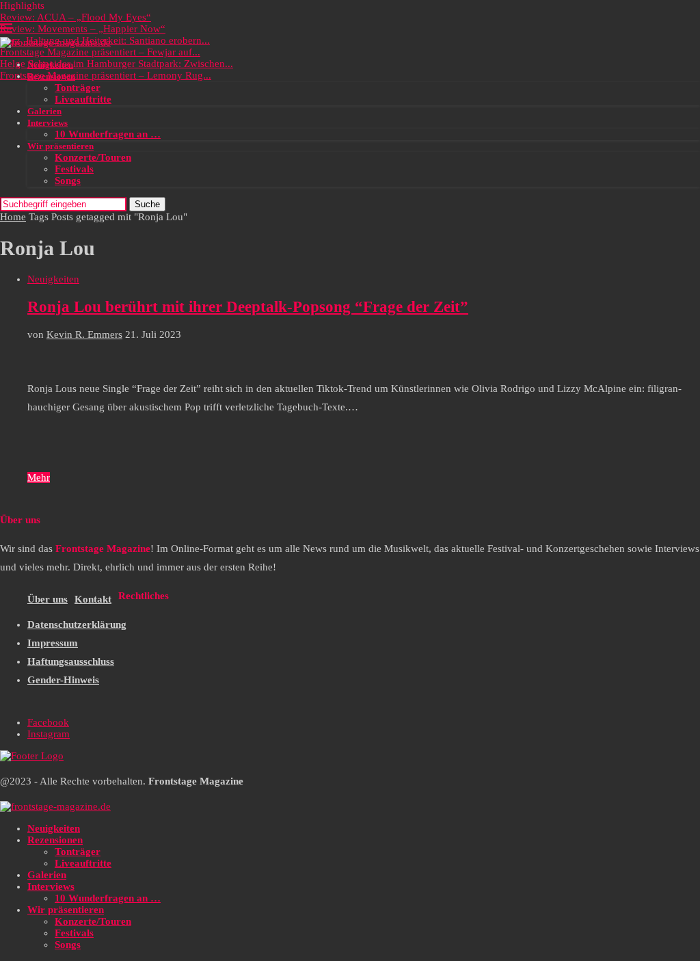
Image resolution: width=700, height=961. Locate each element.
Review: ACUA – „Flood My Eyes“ (75, 17)
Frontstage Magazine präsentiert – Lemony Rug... (105, 75)
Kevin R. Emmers (84, 334)
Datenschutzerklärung (76, 624)
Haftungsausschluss (70, 661)
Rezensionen (51, 76)
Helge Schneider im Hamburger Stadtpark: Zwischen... (116, 63)
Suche (147, 204)
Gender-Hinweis (63, 679)
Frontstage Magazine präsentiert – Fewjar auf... (100, 52)
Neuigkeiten (50, 65)
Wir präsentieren (60, 146)
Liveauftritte (83, 99)
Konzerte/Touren (93, 157)
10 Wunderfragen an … (108, 134)
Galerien (44, 111)
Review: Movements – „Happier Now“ (82, 28)
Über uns (47, 599)
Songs (68, 180)
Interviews (47, 123)
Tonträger (77, 87)
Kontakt (93, 599)
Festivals (74, 168)
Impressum (52, 642)
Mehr (38, 477)
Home (13, 216)
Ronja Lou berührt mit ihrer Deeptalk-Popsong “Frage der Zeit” (247, 306)
